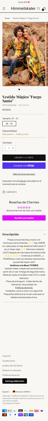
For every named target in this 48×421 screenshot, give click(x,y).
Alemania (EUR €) (23, 392)
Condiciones (8, 360)
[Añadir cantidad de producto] (13, 148)
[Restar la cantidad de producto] (5, 148)
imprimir (6, 356)
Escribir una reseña (24, 218)
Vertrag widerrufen (14, 381)
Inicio (7, 18)
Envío (23, 181)
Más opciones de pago (24, 174)
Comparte (11, 192)
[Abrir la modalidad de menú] (4, 8)
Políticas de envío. (24, 287)
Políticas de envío (11, 375)
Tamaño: (10, 118)
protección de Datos (12, 365)
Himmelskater (9, 105)
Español (5, 392)
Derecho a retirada (11, 370)
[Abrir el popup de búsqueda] (38, 8)
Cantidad (7, 142)
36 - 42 (9, 123)
